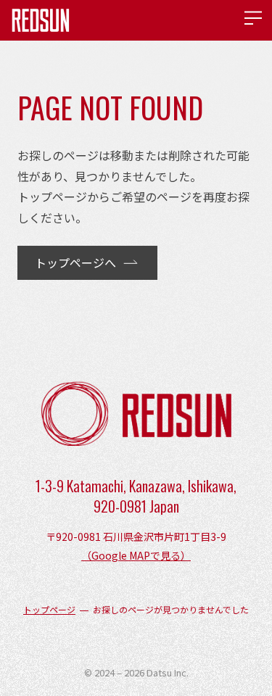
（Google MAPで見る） (136, 555)
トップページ (49, 610)
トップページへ (75, 262)
